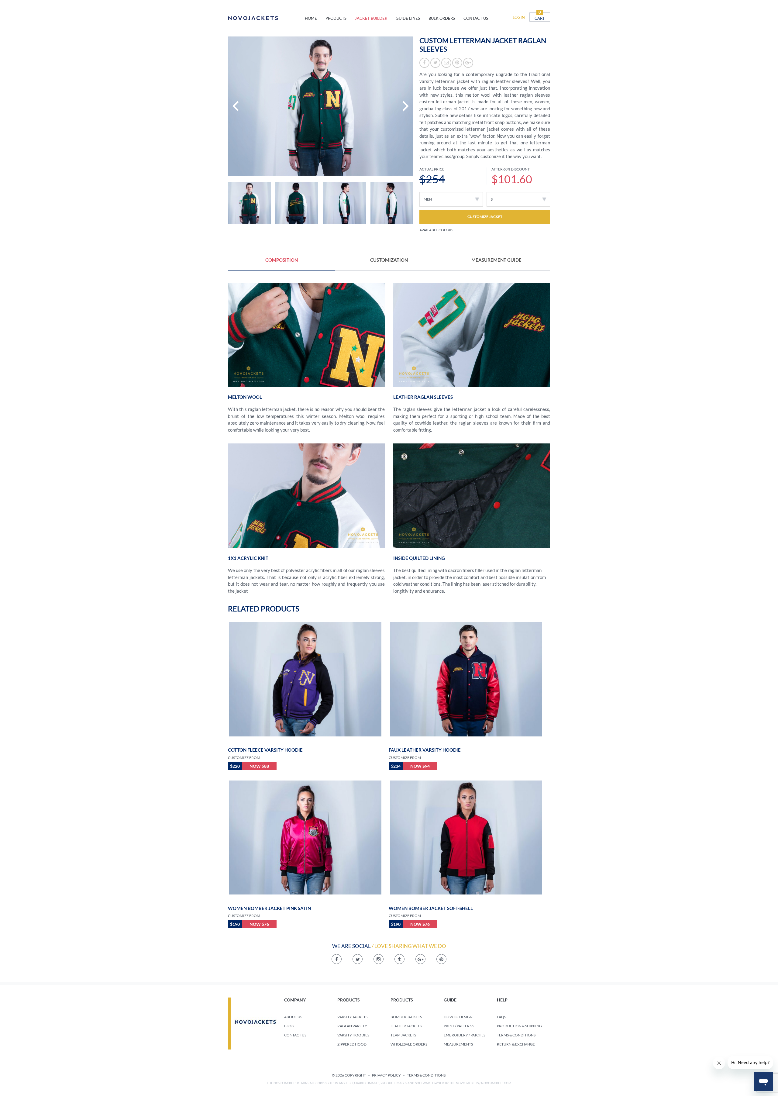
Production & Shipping (519, 1026)
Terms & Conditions (516, 1035)
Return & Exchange (516, 1044)
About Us (293, 1017)
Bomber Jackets (406, 1017)
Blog (289, 1026)
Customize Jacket (484, 216)
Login (519, 17)
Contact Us (295, 1035)
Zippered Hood (352, 1044)
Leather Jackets (406, 1026)
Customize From (244, 757)
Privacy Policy (386, 1075)
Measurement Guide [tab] (496, 260)
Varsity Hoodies (353, 1035)
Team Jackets (403, 1035)
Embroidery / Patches (464, 1035)
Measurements (458, 1044)
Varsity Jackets (352, 1017)
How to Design (458, 1017)
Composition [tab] (281, 260)
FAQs (501, 1017)
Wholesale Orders (409, 1044)
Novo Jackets (266, 18)
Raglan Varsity (352, 1026)
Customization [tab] (389, 260)
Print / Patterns (459, 1026)
